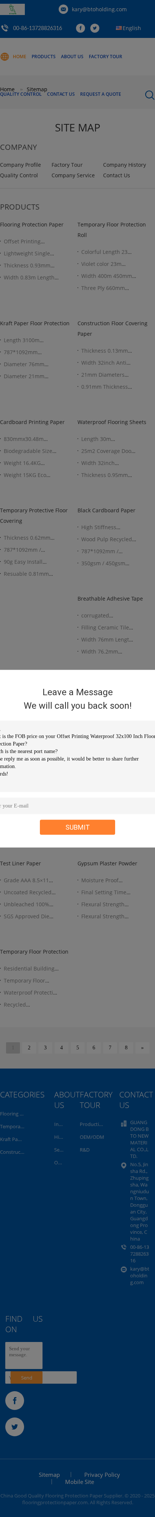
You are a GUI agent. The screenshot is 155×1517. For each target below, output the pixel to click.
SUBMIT (77, 827)
